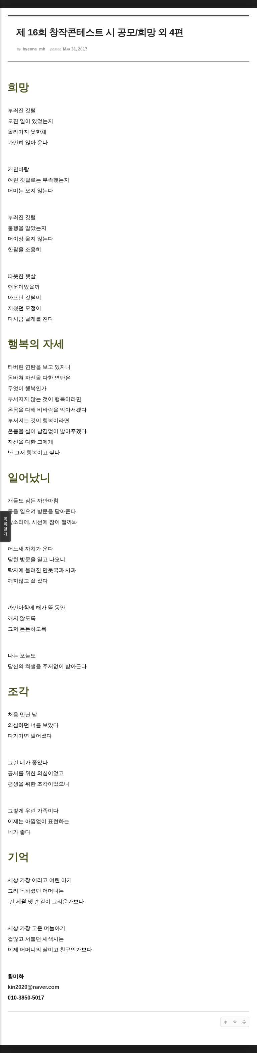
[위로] (225, 1022)
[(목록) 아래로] (235, 1022)
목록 (5, 526)
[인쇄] (244, 1022)
